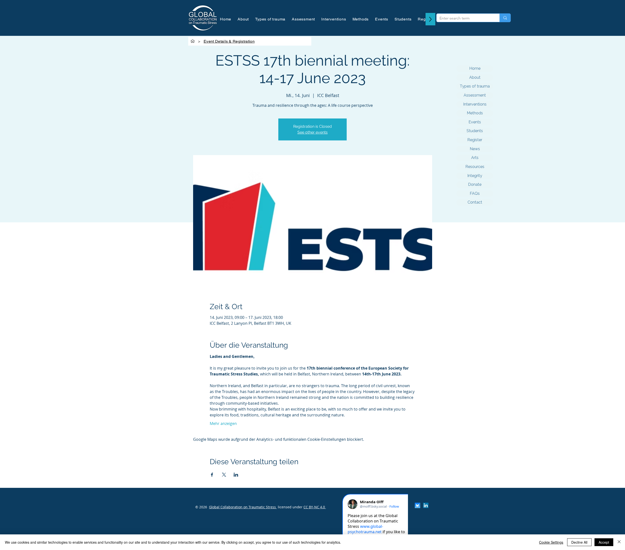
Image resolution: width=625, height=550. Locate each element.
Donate (474, 184)
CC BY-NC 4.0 (314, 507)
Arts (475, 157)
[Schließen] (619, 542)
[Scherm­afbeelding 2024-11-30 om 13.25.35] (417, 505)
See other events (312, 132)
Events (475, 122)
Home (474, 68)
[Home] (192, 41)
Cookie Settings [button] (551, 542)
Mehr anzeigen (223, 423)
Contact (475, 202)
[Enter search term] (505, 18)
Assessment (475, 95)
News (475, 149)
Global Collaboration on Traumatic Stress (243, 507)
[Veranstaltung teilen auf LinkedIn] (236, 475)
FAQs (475, 193)
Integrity (474, 175)
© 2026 (201, 507)
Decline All (579, 542)
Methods (475, 113)
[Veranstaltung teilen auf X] (224, 475)
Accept (604, 542)
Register (474, 140)
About (474, 77)
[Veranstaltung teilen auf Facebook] (212, 475)
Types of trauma (475, 86)
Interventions (475, 104)
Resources (474, 166)
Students (475, 130)
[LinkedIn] (425, 505)
